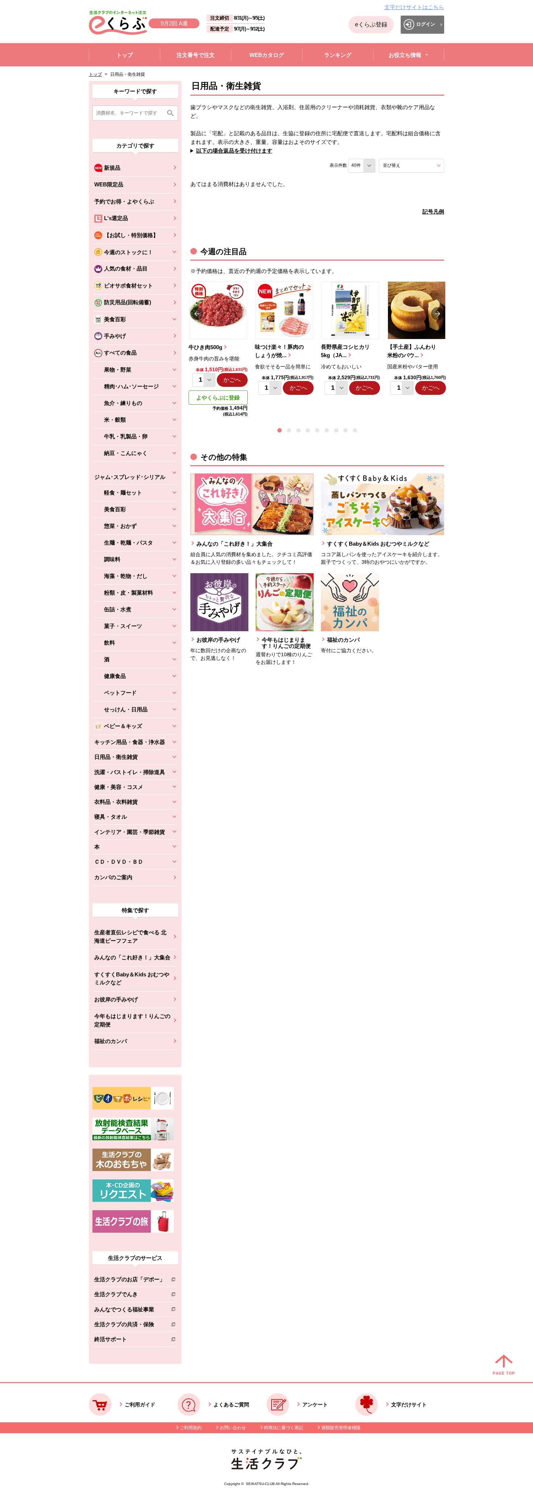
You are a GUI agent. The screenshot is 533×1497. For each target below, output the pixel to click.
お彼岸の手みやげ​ (116, 999)
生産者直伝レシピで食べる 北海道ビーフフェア (130, 936)
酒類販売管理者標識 (340, 1427)
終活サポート (129, 1340)
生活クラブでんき (129, 1295)
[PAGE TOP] (504, 1365)
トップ (95, 74)
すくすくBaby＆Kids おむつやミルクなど (131, 978)
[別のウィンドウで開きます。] (133, 1138)
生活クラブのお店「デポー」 (129, 1280)
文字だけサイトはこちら (414, 7)
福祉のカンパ (110, 1041)
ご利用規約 (191, 1427)
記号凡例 (433, 211)
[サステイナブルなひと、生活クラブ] (266, 1467)
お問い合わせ (233, 1427)
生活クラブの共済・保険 (129, 1325)
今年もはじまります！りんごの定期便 (132, 1020)
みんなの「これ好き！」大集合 (132, 957)
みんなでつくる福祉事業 (129, 1310)
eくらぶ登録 (371, 24)
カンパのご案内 (113, 877)
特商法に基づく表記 (283, 1427)
